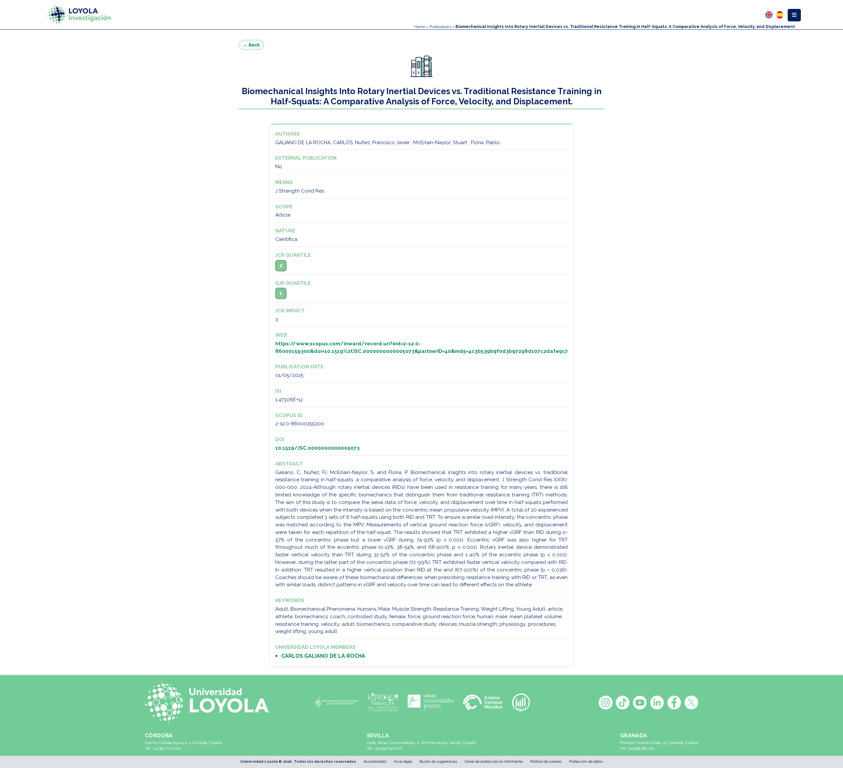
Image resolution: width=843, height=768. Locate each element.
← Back (251, 44)
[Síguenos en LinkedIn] (657, 702)
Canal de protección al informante (494, 761)
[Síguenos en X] (691, 702)
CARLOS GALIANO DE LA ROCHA (323, 656)
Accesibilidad (375, 761)
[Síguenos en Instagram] (605, 702)
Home (419, 26)
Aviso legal (403, 761)
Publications (440, 26)
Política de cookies (545, 761)
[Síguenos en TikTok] (623, 702)
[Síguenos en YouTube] (640, 702)
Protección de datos (586, 761)
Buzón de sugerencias (438, 761)
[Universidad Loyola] (210, 702)
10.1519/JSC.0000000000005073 (317, 448)
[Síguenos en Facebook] (674, 702)
